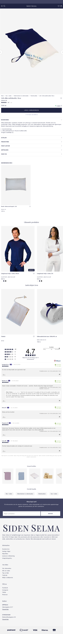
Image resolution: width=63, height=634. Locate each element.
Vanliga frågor (6, 551)
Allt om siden (6, 570)
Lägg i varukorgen (31, 110)
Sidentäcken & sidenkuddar (21, 95)
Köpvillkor (5, 553)
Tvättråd (4, 575)
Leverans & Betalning (8, 556)
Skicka (50, 513)
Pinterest (5, 594)
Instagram (5, 590)
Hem (2, 95)
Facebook (5, 588)
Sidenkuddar (34, 95)
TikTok (4, 592)
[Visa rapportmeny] (59, 375)
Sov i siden (9, 95)
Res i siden (9, 494)
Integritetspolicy (7, 558)
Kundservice (5, 549)
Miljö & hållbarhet (7, 577)
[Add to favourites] (61, 98)
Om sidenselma (6, 568)
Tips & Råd (5, 573)
